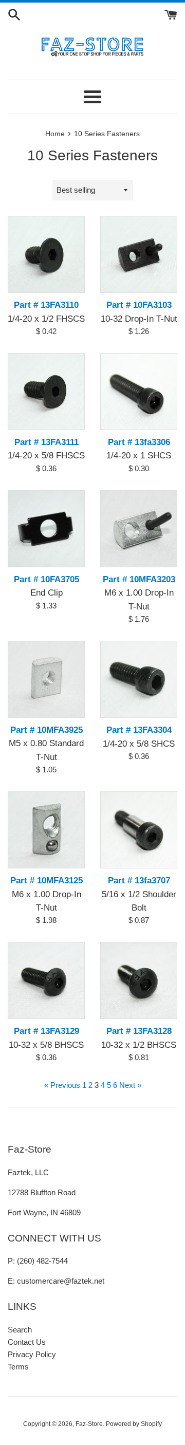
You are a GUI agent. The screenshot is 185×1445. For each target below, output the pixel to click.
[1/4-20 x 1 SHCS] (138, 391)
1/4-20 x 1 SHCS (138, 455)
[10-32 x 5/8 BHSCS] (46, 980)
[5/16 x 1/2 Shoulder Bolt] (138, 829)
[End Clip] (46, 528)
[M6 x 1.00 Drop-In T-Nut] (138, 528)
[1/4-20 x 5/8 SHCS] (138, 679)
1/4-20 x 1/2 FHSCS (46, 318)
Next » (130, 1085)
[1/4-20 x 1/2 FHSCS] (46, 254)
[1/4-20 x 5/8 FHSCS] (46, 391)
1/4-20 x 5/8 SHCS (139, 743)
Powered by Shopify (134, 1424)
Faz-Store (89, 1424)
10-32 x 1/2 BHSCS (138, 1044)
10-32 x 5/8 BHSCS (46, 1044)
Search (20, 1329)
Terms (18, 1366)
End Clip (46, 592)
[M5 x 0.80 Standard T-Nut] (46, 679)
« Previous (62, 1085)
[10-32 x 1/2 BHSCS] (138, 980)
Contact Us (27, 1342)
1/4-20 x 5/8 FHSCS (46, 455)
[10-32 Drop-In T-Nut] (138, 254)
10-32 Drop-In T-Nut (139, 318)
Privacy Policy (32, 1354)
